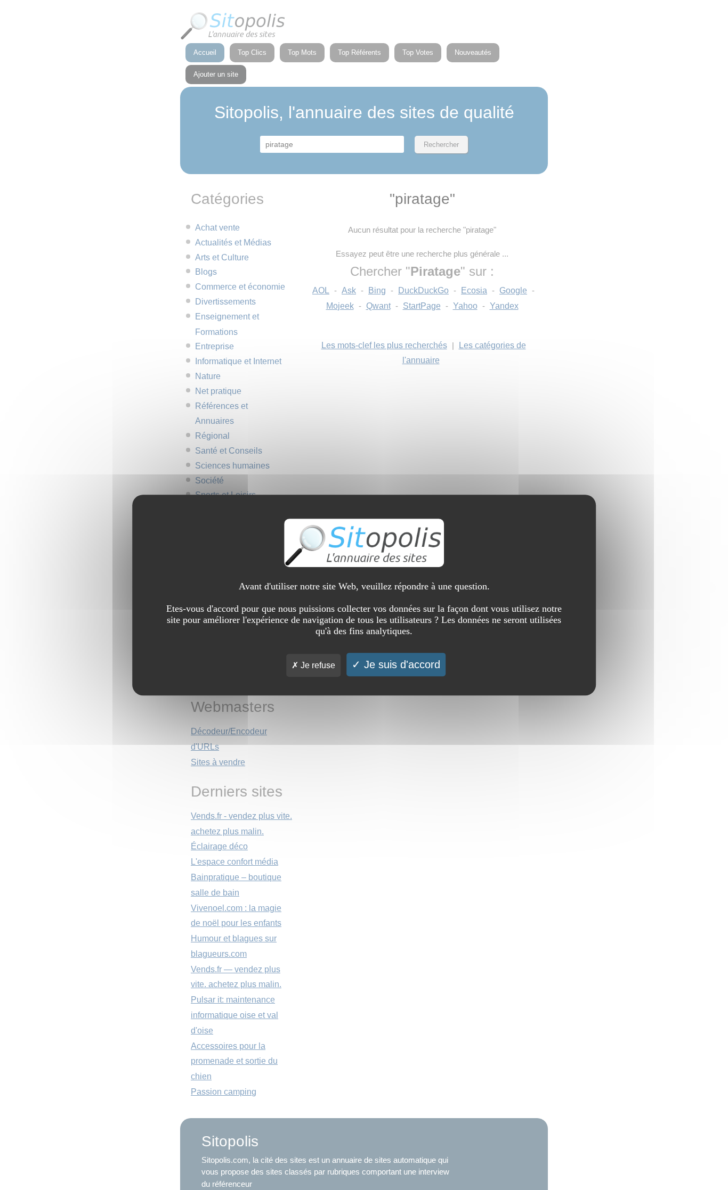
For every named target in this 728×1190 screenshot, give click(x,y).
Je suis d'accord (400, 664)
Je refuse (316, 665)
